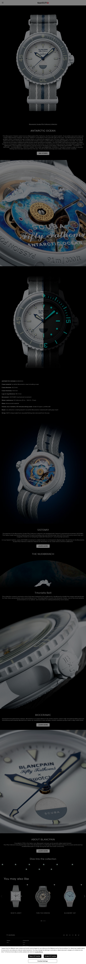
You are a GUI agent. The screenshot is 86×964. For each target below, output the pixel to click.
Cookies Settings (42, 961)
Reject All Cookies (34, 956)
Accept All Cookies (50, 956)
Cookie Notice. (39, 952)
